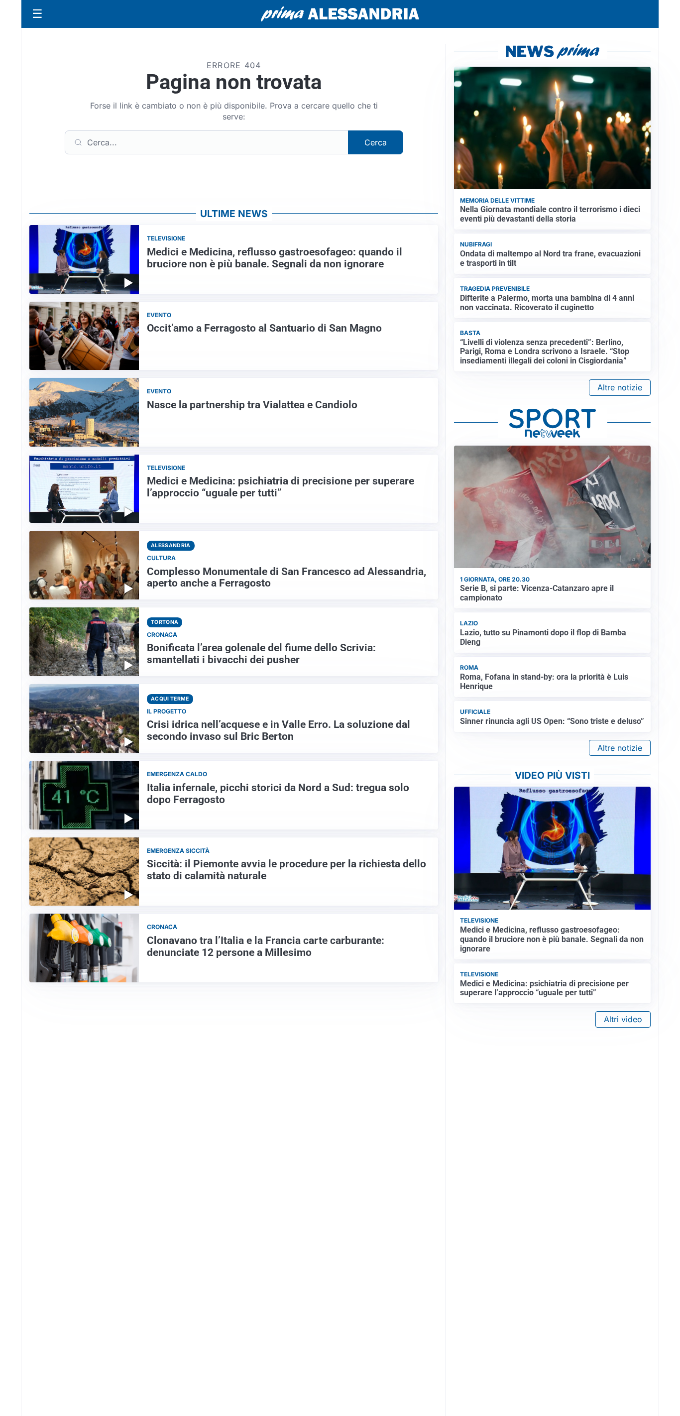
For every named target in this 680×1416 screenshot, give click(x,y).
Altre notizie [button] (619, 387)
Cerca (375, 142)
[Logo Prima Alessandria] (340, 13)
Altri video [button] (623, 1019)
